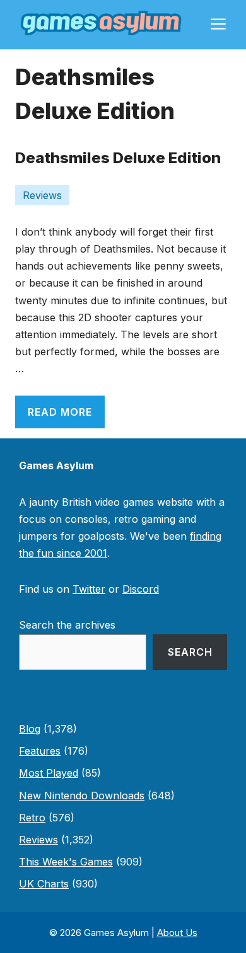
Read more (60, 412)
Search (190, 652)
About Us (177, 933)
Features (40, 751)
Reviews (42, 195)
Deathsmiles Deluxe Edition (118, 158)
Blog (29, 728)
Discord (140, 589)
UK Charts (44, 883)
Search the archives (67, 625)
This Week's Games (66, 861)
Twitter (89, 589)
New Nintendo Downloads (81, 795)
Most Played (48, 773)
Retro (32, 817)
